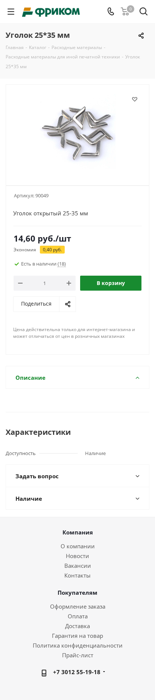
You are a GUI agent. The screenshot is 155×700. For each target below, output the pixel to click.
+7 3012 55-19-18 (76, 672)
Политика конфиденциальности (78, 645)
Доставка (77, 626)
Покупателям (77, 592)
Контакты (77, 575)
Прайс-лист (77, 655)
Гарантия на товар (77, 635)
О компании (78, 546)
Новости (77, 556)
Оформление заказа (77, 606)
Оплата (78, 616)
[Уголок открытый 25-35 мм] (77, 131)
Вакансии (77, 565)
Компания (77, 532)
